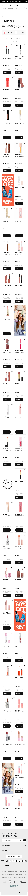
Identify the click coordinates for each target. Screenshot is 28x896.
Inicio (3, 15)
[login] (2, 5)
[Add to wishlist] (12, 45)
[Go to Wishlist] (23, 6)
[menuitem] (3, 893)
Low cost (14, 15)
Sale (3, 12)
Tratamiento (23, 12)
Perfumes (9, 12)
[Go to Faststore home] (12, 5)
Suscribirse (24, 840)
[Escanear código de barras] (26, 9)
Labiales (19, 15)
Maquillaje (16, 12)
